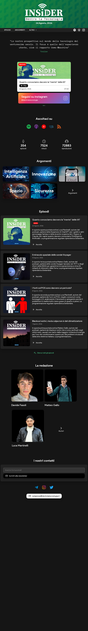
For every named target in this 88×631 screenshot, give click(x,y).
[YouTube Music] (44, 126)
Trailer (44, 51)
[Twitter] (51, 487)
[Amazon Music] (51, 126)
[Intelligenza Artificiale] (15, 174)
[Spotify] (74, 30)
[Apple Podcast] (79, 30)
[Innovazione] (44, 174)
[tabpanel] (44, 98)
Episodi (7, 30)
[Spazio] (16, 191)
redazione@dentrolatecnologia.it (46, 496)
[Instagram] (83, 30)
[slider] (30, 85)
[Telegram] (36, 487)
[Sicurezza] (44, 191)
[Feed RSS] (59, 126)
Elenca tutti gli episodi (45, 353)
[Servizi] (72, 174)
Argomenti (20, 30)
